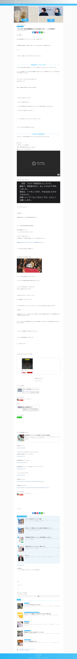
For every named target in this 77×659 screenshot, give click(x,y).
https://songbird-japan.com (21, 447)
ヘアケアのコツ (24, 4)
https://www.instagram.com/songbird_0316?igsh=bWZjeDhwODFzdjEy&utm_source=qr (30, 481)
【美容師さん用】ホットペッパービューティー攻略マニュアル (35, 546)
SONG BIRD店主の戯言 (17, 4)
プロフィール (27, 555)
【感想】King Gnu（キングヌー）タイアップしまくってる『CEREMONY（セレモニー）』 (30, 242)
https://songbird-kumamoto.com (22, 462)
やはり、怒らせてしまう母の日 (24, 650)
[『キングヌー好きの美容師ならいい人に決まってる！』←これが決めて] (40, 32)
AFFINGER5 (46, 657)
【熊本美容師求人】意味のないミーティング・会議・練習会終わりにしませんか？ (38, 537)
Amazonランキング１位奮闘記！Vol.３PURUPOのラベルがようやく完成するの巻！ (37, 613)
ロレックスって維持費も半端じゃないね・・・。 (32, 641)
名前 (18, 581)
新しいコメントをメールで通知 (22, 592)
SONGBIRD (38, 656)
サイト (18, 588)
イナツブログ (17, 2)
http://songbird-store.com (21, 456)
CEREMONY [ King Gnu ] (25, 370)
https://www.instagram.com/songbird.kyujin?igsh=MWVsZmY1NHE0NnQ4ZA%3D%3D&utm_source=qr (33, 487)
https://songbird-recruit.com (21, 468)
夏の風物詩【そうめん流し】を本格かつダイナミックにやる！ (34, 632)
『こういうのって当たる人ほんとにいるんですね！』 (32, 604)
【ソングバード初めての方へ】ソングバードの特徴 (33, 518)
